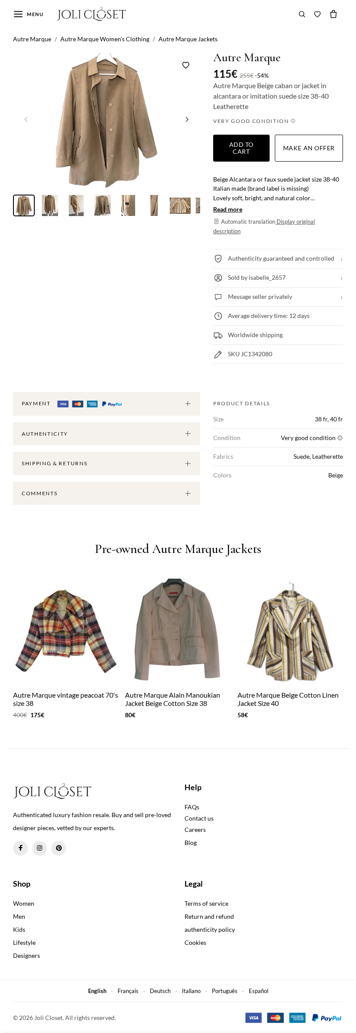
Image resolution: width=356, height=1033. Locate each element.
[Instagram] (39, 848)
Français (128, 990)
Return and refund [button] (209, 916)
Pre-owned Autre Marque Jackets (178, 549)
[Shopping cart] (333, 14)
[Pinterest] (58, 848)
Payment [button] (37, 403)
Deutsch (160, 990)
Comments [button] (39, 493)
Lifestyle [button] (24, 942)
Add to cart (241, 148)
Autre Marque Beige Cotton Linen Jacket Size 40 (288, 699)
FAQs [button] (192, 807)
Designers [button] (26, 955)
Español (258, 990)
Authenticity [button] (45, 433)
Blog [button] (191, 842)
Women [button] (23, 903)
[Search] (302, 14)
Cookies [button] (195, 942)
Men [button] (19, 916)
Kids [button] (19, 929)
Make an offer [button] (309, 148)
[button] (187, 119)
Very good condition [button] (252, 121)
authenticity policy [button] (210, 929)
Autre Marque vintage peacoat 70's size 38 (65, 699)
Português (224, 990)
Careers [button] (195, 829)
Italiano (191, 990)
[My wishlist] (317, 14)
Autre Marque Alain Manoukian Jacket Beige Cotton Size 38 (172, 699)
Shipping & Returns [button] (54, 463)
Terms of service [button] (206, 903)
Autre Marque (246, 57)
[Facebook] (20, 848)
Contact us (199, 818)
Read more (227, 209)
